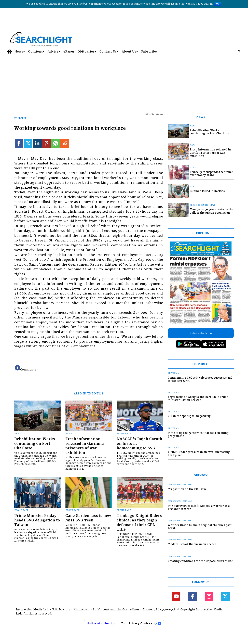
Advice (53, 51)
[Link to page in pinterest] (46, 143)
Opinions (35, 51)
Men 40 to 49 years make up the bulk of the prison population (211, 211)
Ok (217, 4)
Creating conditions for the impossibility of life (200, 561)
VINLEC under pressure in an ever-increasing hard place (199, 454)
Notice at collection (101, 623)
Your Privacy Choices (136, 623)
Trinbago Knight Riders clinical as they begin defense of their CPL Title (139, 523)
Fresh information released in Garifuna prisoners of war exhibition (84, 446)
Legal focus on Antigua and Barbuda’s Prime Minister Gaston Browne (198, 398)
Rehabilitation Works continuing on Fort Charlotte (34, 443)
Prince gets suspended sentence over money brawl (211, 174)
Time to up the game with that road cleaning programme (198, 434)
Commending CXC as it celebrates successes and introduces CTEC (200, 379)
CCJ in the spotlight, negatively (189, 416)
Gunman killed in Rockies (207, 191)
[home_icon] (9, 51)
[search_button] (239, 51)
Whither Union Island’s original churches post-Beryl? (200, 527)
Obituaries (86, 51)
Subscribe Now (201, 333)
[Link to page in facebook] (19, 143)
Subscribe (149, 51)
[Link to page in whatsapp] (55, 143)
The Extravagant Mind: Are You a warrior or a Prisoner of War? (199, 507)
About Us (129, 51)
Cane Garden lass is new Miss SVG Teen (88, 518)
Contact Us (108, 51)
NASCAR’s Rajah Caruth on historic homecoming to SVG (139, 443)
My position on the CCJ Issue (187, 489)
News (19, 51)
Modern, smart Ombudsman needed (192, 544)
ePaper (69, 51)
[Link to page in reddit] (64, 143)
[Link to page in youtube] (176, 596)
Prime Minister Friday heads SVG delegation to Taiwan (37, 520)
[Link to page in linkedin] (37, 143)
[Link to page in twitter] (28, 143)
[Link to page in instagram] (209, 596)
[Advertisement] (124, 81)
